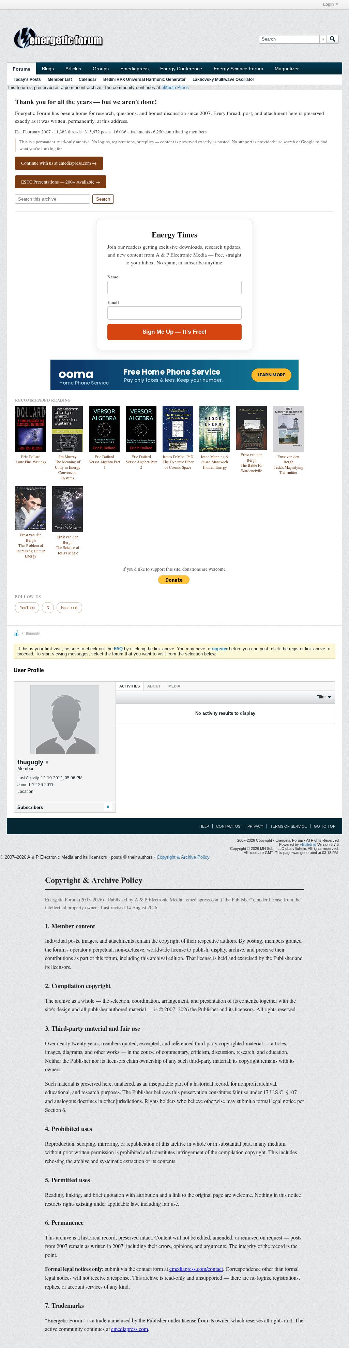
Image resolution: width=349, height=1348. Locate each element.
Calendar (87, 79)
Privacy (255, 826)
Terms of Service (288, 826)
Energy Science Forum (238, 68)
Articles (73, 68)
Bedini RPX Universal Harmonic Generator (144, 79)
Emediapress (134, 68)
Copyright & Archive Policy (183, 857)
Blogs (48, 68)
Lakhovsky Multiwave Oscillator (223, 79)
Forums (21, 69)
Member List (60, 79)
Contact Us (228, 826)
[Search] (333, 39)
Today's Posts (27, 79)
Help (204, 826)
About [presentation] (154, 686)
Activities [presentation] (129, 686)
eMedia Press (175, 87)
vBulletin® (308, 844)
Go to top (324, 826)
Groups (101, 68)
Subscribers (30, 807)
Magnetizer (287, 68)
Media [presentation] (174, 686)
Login (328, 4)
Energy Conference (181, 68)
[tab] (129, 686)
